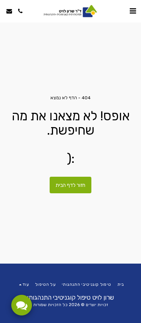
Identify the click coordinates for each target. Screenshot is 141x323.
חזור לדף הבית (70, 185)
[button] (132, 11)
